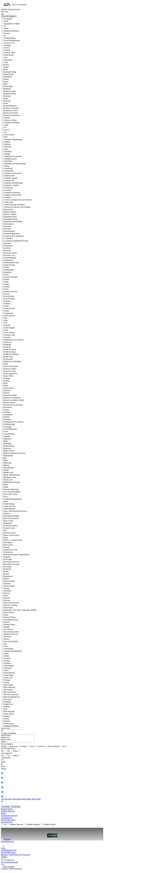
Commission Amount (9, 815)
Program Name (7, 809)
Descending (16, 807)
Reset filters (26, 799)
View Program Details (9, 862)
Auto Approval (6, 822)
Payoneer (41, 746)
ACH (32, 746)
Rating (3, 813)
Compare (6, 839)
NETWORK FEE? (8, 820)
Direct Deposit (54, 746)
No (8, 751)
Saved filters (17, 799)
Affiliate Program (33, 824)
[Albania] (18, 742)
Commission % (7, 818)
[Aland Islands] (18, 740)
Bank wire (14, 746)
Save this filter (6, 799)
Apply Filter (36, 799)
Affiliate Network (7, 811)
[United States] (18, 735)
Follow (4, 857)
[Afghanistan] (18, 738)
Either (15, 751)
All (63, 746)
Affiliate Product (49, 824)
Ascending (5, 807)
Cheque (24, 746)
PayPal (4, 746)
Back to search (8, 867)
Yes (2, 751)
